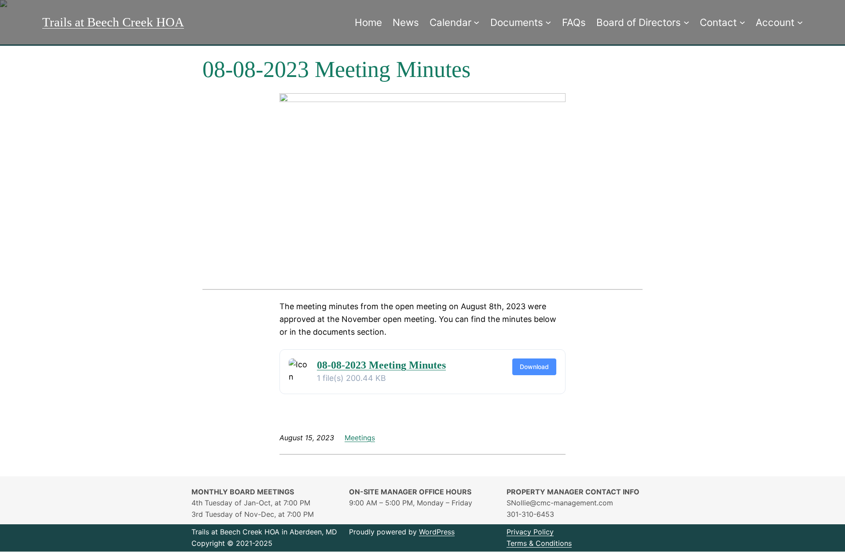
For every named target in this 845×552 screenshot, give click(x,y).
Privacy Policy (530, 531)
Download (534, 366)
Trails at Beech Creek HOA (113, 22)
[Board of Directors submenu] (686, 22)
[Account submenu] (800, 22)
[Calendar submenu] (476, 22)
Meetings (360, 437)
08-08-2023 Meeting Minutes (381, 365)
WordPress (437, 531)
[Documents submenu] (548, 22)
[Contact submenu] (742, 22)
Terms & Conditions (539, 543)
